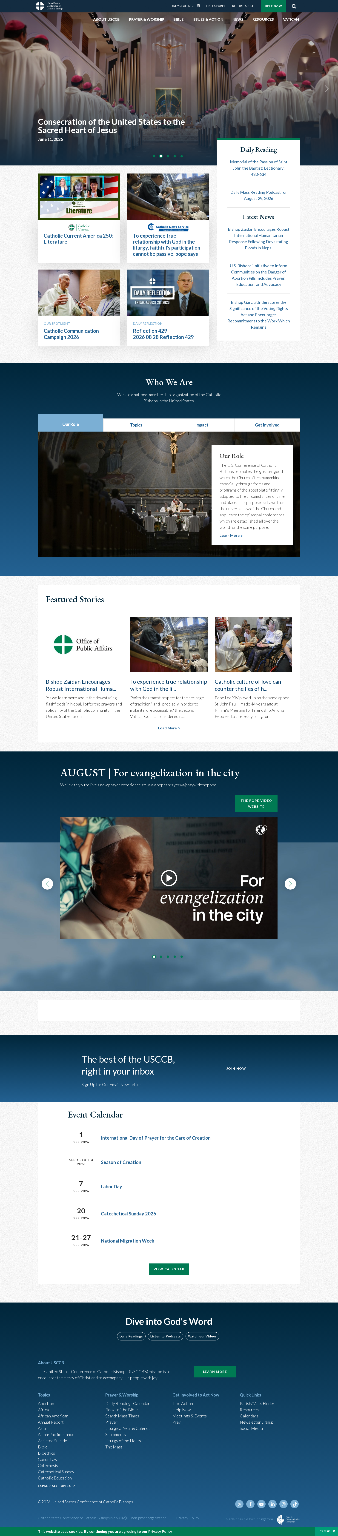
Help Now (273, 6)
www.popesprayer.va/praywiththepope (181, 784)
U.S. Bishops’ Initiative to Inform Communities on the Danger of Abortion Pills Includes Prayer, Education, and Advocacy (258, 275)
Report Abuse (243, 6)
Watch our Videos (202, 1336)
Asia (42, 1428)
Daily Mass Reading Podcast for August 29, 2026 (258, 195)
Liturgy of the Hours (123, 1440)
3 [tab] (168, 156)
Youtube (261, 1504)
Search (293, 6)
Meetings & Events (189, 1415)
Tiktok (294, 1504)
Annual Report (51, 1422)
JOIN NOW (236, 1068)
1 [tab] (154, 156)
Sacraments (115, 1434)
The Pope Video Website (256, 803)
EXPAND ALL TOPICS (54, 1486)
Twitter (239, 1504)
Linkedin (272, 1504)
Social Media (251, 1428)
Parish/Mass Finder (257, 1403)
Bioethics (46, 1453)
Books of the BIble (121, 1409)
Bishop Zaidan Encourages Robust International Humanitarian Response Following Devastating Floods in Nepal (258, 238)
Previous (47, 884)
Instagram (283, 1504)
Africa (43, 1409)
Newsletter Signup (256, 1422)
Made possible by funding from (249, 1519)
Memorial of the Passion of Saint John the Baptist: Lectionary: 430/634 (258, 168)
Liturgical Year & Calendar (128, 1428)
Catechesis (48, 1465)
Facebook (250, 1504)
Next (326, 89)
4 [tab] (175, 156)
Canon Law (47, 1459)
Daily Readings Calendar (199, 5)
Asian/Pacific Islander (57, 1434)
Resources (249, 1409)
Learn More (215, 1372)
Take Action (182, 1403)
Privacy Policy (187, 1518)
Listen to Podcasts (165, 1336)
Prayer (111, 1422)
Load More (167, 728)
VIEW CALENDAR (169, 1269)
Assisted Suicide (52, 1440)
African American (53, 1415)
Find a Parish (216, 6)
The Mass (114, 1446)
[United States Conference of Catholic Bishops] (49, 6)
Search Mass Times (122, 1415)
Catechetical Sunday (56, 1471)
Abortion (46, 1403)
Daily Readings (182, 6)
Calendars (249, 1415)
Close (325, 1531)
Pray (176, 1422)
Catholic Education (55, 1477)
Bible (43, 1446)
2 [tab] (161, 156)
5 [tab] (181, 156)
